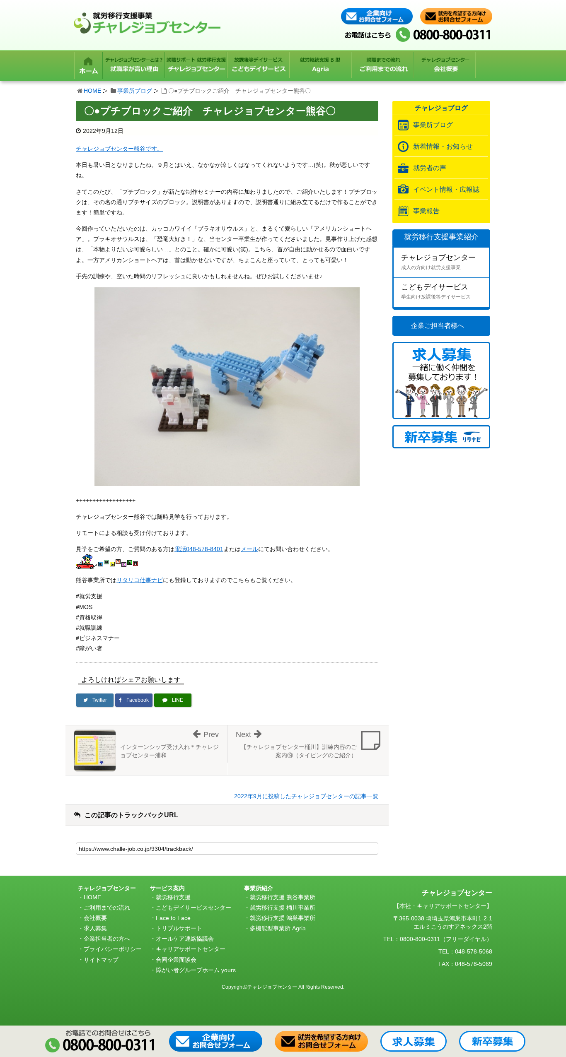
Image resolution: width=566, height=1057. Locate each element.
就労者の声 (429, 167)
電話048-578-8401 (198, 549)
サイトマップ (101, 959)
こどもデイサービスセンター (193, 907)
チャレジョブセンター (438, 261)
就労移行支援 (173, 897)
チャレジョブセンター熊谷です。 (119, 148)
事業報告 (426, 210)
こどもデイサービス (436, 291)
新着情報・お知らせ (443, 146)
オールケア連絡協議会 (185, 938)
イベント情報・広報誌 (446, 189)
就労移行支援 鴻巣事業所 (282, 918)
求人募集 (95, 928)
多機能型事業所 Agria (278, 928)
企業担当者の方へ (107, 938)
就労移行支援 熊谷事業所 (282, 897)
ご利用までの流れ (107, 907)
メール (249, 549)
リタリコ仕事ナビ (139, 580)
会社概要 (95, 918)
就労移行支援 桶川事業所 (282, 907)
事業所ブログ (134, 90)
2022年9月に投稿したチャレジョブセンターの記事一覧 (306, 796)
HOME (92, 90)
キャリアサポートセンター (190, 949)
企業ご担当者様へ (437, 325)
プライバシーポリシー (113, 949)
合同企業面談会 (176, 959)
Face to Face (173, 918)
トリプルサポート (179, 928)
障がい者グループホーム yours (196, 970)
